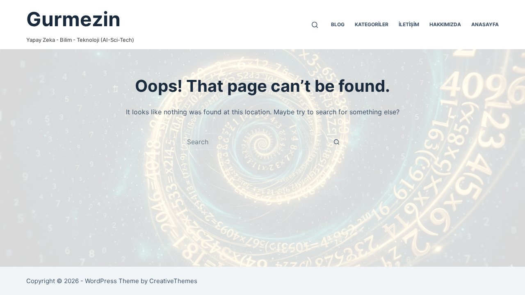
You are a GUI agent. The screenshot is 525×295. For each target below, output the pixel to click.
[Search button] (336, 142)
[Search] (315, 25)
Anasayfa (485, 24)
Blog (338, 24)
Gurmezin (73, 19)
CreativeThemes (173, 281)
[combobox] (255, 142)
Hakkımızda (445, 24)
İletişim (409, 24)
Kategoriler (371, 24)
